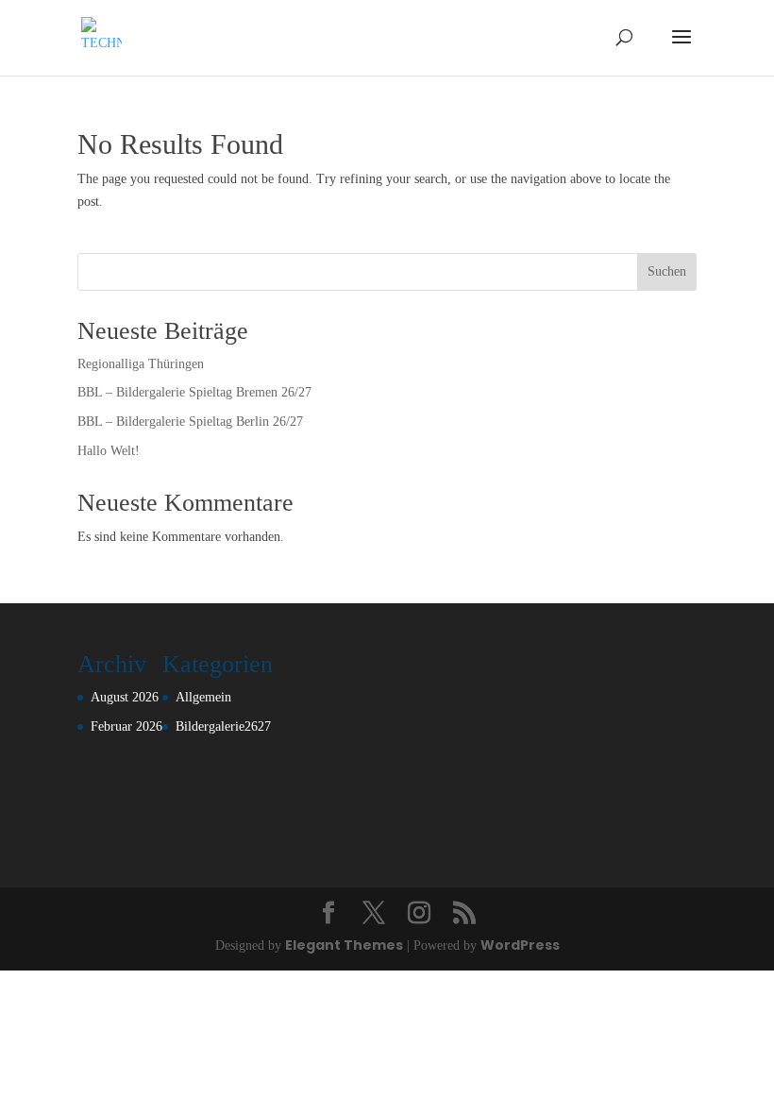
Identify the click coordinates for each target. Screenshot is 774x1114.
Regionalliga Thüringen (140, 364)
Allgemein (203, 697)
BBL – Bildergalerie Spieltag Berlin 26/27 (190, 421)
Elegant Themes (344, 945)
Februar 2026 (126, 726)
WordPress (520, 945)
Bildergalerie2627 (223, 726)
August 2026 (125, 697)
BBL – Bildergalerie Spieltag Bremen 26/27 (194, 392)
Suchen (667, 271)
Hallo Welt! (108, 451)
